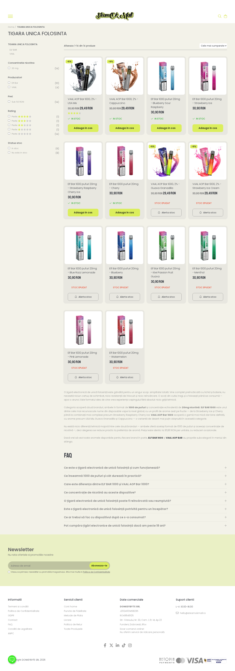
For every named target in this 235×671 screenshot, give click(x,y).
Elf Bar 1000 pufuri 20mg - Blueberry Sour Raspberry (165, 103)
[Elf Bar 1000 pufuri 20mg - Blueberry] (124, 245)
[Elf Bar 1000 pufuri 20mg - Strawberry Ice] (207, 76)
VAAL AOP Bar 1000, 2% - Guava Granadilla (165, 186)
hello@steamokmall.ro (192, 613)
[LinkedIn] (117, 645)
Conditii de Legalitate (20, 629)
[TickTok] (124, 645)
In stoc (15, 148)
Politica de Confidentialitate (96, 572)
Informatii (15, 600)
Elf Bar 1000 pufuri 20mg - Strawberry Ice (207, 101)
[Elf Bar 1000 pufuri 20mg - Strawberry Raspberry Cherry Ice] (83, 161)
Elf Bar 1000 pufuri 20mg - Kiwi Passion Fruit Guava (165, 272)
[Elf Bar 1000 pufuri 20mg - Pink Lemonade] (83, 329)
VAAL (12, 53)
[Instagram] (130, 645)
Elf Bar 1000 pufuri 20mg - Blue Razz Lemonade (82, 270)
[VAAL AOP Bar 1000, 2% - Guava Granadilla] (166, 161)
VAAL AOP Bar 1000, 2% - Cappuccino (123, 101)
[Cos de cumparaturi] (225, 16)
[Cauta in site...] (219, 16)
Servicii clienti (73, 600)
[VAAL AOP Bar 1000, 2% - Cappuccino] (124, 76)
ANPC (11, 633)
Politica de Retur (73, 624)
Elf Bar (15, 82)
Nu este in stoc (19, 152)
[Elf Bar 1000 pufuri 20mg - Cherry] (124, 161)
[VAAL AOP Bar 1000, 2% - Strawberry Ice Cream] (207, 161)
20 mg (15, 68)
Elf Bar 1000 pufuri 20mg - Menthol (207, 270)
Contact (12, 620)
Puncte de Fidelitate (75, 611)
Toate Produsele (73, 629)
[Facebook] (105, 645)
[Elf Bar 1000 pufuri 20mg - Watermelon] (124, 329)
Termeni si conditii (18, 606)
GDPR (11, 615)
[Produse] (10, 17)
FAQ (10, 624)
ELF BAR (13, 49)
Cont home (70, 606)
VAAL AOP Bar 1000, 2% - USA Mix (82, 101)
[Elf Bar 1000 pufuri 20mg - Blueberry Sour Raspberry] (166, 76)
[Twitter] (111, 645)
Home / (12, 26)
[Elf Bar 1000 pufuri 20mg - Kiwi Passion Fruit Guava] (166, 245)
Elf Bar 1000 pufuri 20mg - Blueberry (123, 270)
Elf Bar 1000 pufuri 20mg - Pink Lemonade (82, 355)
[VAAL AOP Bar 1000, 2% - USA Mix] (83, 76)
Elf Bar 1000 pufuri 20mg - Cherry (123, 186)
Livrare (67, 620)
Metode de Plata (73, 615)
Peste (15, 116)
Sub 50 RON (18, 101)
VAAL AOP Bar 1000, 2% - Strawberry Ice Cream (206, 186)
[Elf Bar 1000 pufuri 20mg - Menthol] (207, 245)
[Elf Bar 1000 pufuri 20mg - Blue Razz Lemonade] (83, 245)
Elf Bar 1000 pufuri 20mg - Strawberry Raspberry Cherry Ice (82, 188)
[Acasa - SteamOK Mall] (115, 16)
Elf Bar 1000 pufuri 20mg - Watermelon (123, 355)
